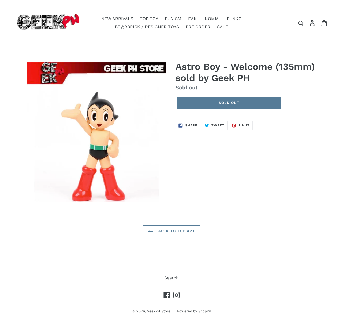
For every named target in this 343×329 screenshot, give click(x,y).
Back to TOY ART (175, 231)
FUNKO (234, 18)
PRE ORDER (198, 26)
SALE (222, 26)
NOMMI (212, 18)
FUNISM (173, 18)
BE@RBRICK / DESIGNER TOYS (147, 26)
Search (171, 277)
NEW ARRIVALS (117, 18)
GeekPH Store (158, 311)
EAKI (193, 18)
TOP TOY (149, 18)
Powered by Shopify (194, 311)
